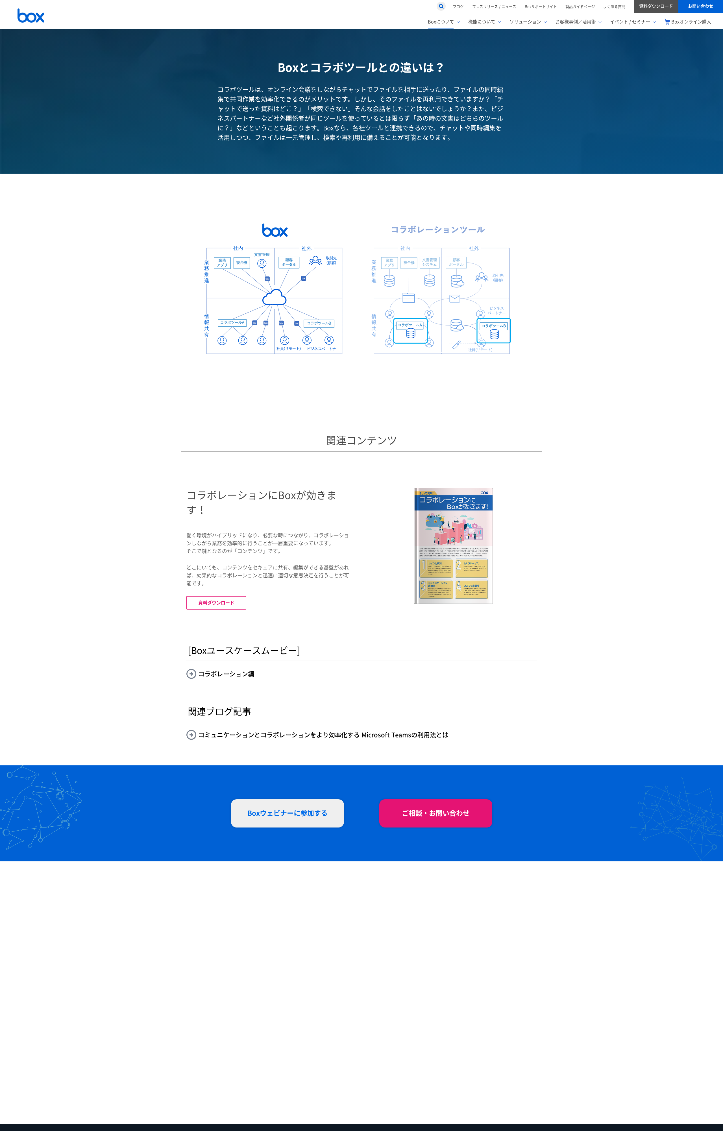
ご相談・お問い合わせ (436, 813)
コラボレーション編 (226, 674)
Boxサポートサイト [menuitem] (541, 6)
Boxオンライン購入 (691, 22)
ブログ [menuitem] (458, 6)
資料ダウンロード (216, 603)
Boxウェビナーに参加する (287, 813)
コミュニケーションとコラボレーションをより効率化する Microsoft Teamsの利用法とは (323, 735)
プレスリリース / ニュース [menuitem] (494, 6)
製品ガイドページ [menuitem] (580, 6)
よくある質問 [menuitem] (614, 6)
